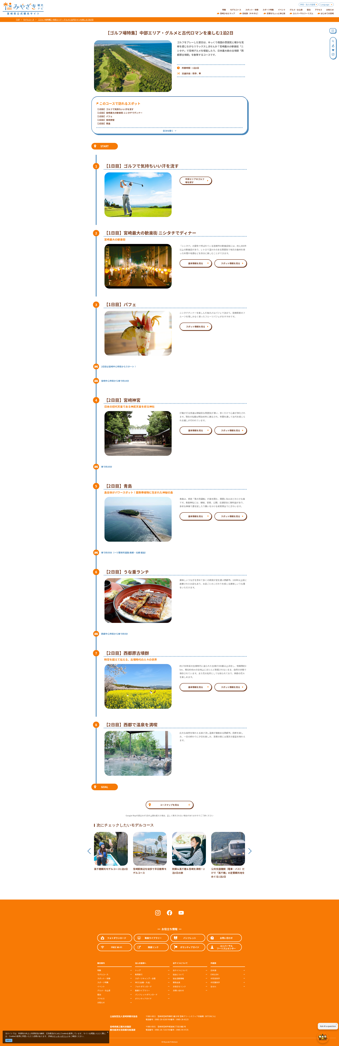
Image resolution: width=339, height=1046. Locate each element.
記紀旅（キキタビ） (250, 13)
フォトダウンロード (143, 986)
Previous (89, 851)
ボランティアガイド (143, 998)
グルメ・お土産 (103, 990)
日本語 (213, 970)
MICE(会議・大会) (142, 982)
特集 (99, 970)
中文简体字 (215, 978)
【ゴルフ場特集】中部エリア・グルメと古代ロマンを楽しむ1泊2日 (65, 19)
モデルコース (28, 19)
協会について (178, 974)
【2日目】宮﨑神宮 (105, 119)
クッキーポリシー (61, 1036)
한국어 (213, 986)
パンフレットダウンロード (146, 994)
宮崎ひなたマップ (227, 13)
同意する (8, 1040)
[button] (169, 805)
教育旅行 (138, 974)
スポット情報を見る (230, 263)
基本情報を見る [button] (195, 263)
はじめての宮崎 (327, 13)
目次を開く (168, 130)
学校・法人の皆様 (307, 4)
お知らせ (101, 1002)
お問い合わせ (178, 990)
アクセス (101, 998)
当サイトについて (180, 970)
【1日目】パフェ (104, 116)
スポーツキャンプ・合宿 (145, 978)
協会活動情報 (178, 978)
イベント (101, 986)
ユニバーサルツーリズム (303, 13)
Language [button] (324, 4)
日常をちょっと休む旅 (276, 13)
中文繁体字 (215, 982)
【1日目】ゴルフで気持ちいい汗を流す (115, 109)
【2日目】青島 (103, 123)
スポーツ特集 (102, 982)
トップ (138, 970)
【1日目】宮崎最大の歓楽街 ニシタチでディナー (119, 112)
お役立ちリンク (179, 986)
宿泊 (99, 994)
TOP (18, 19)
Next (250, 851)
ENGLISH (214, 974)
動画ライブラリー (142, 990)
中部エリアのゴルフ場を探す (194, 180)
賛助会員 (176, 982)
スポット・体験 (103, 978)
